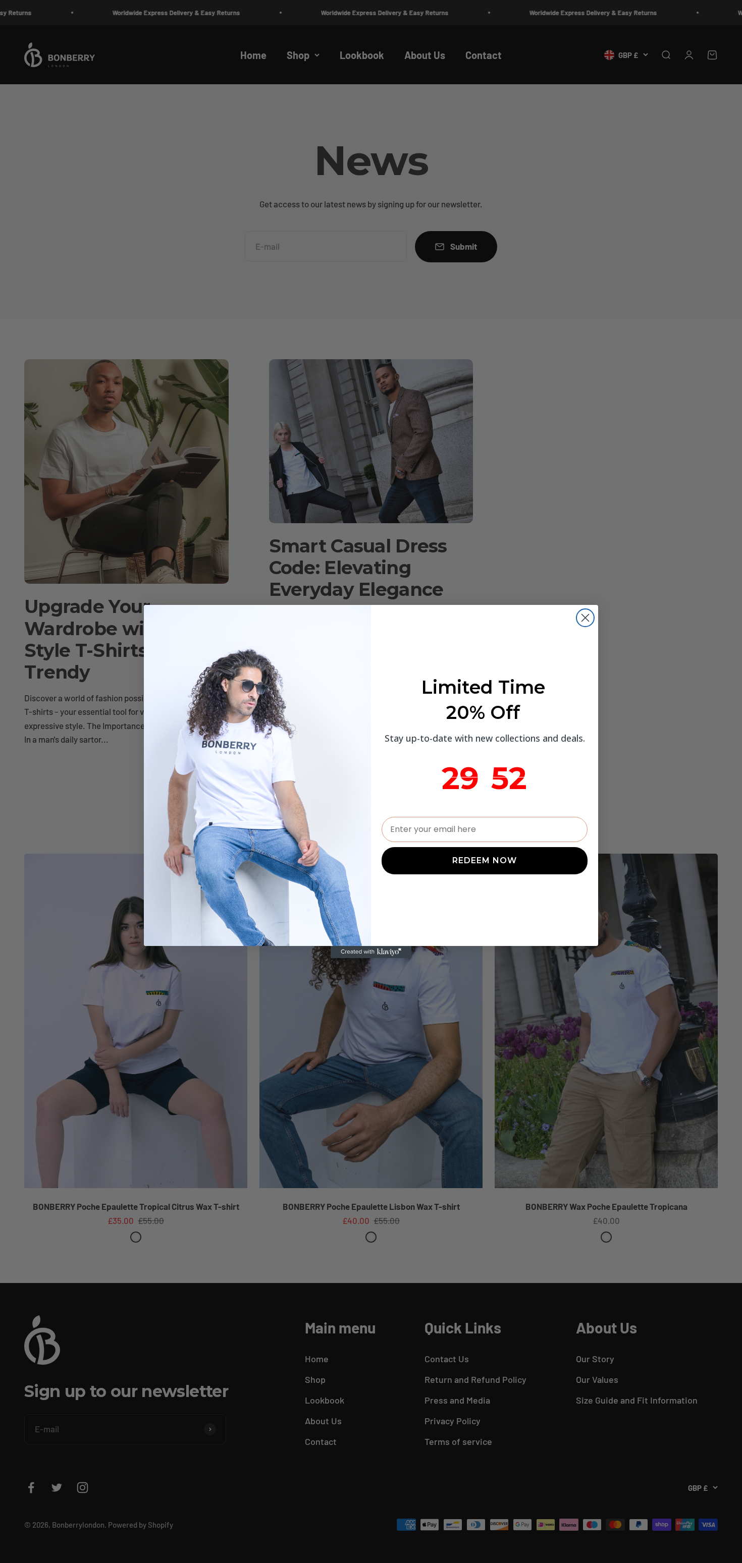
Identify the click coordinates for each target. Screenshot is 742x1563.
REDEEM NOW (484, 860)
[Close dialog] (585, 618)
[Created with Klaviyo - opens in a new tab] (371, 952)
